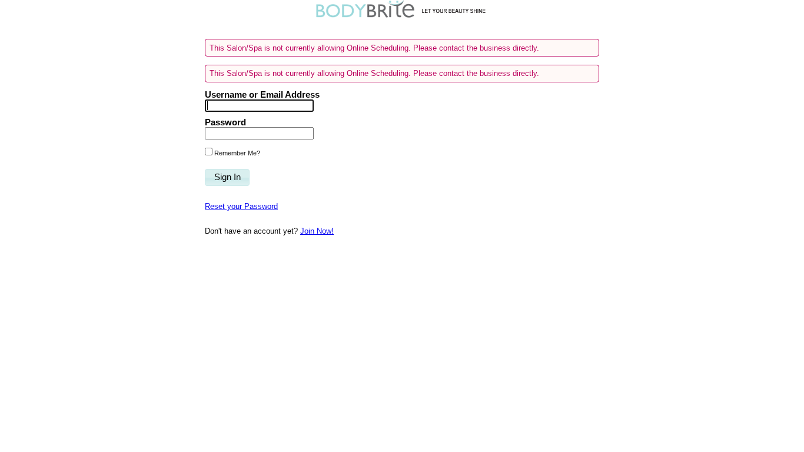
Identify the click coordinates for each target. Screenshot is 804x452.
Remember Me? (236, 153)
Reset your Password (241, 206)
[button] (227, 178)
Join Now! (317, 231)
